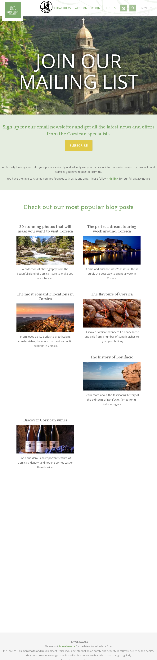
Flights (110, 8)
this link (112, 178)
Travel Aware (67, 646)
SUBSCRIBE (79, 145)
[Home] (13, 17)
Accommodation (87, 8)
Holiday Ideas (61, 8)
